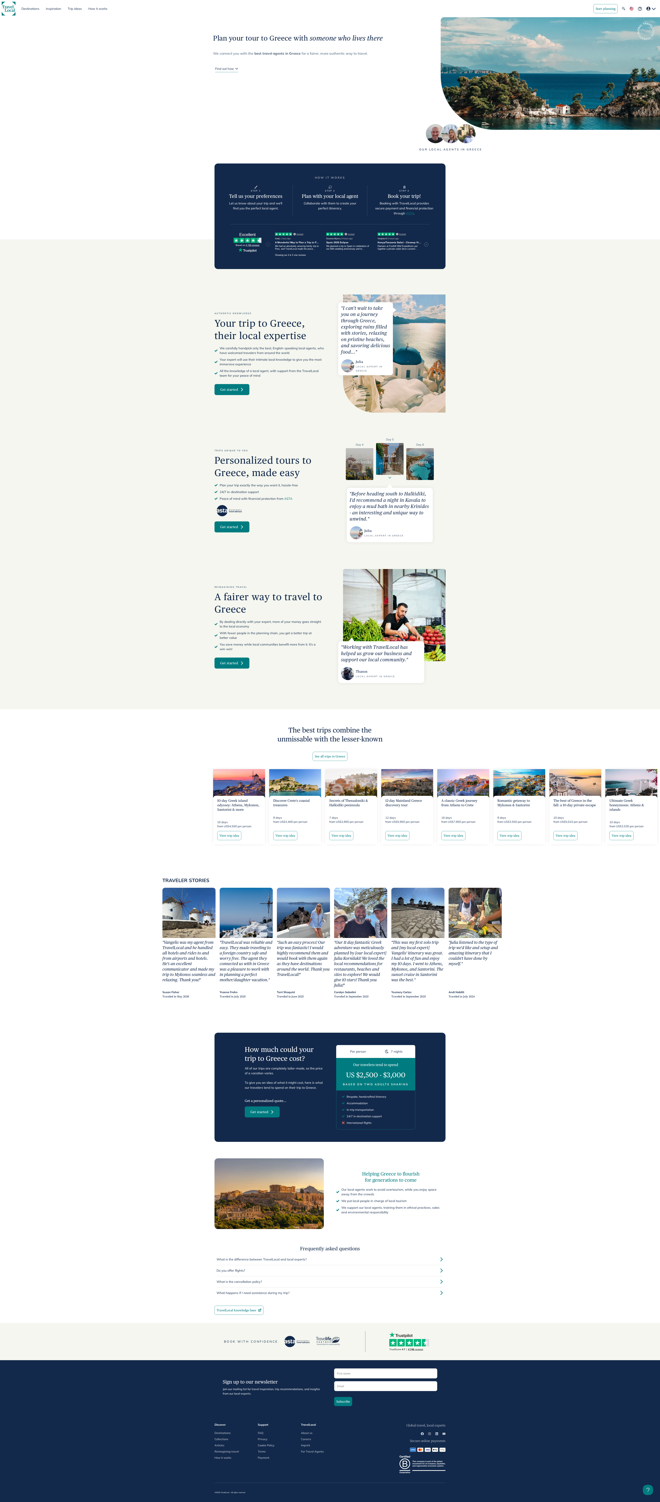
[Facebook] (422, 1434)
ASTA (410, 213)
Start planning (605, 8)
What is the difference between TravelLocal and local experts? (262, 1259)
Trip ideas (75, 9)
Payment (263, 1457)
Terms (262, 1451)
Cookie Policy (266, 1445)
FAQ (260, 1433)
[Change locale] (631, 8)
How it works (97, 9)
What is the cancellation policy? (239, 1282)
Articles (219, 1445)
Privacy (262, 1439)
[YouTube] (444, 1434)
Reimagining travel (226, 1451)
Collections (221, 1439)
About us (306, 1433)
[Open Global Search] (623, 8)
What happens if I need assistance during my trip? (253, 1293)
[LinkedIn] (436, 1434)
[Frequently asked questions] (640, 8)
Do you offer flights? (231, 1270)
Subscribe (343, 1401)
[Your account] (651, 8)
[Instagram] (429, 1434)
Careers (306, 1439)
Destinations (222, 1433)
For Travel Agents (312, 1451)
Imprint (305, 1445)
